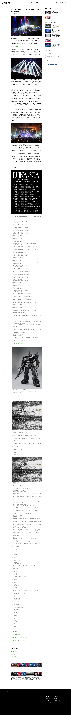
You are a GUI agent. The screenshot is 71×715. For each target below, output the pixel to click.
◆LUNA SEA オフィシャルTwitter (19, 639)
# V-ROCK (13, 653)
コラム (48, 2)
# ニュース (13, 654)
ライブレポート (43, 2)
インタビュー (37, 2)
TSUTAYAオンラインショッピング (19, 345)
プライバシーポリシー (57, 700)
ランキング (31, 2)
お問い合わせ (56, 696)
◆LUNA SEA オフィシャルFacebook (19, 637)
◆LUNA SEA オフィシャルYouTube (19, 640)
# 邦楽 (12, 659)
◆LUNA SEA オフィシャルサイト (19, 636)
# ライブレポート (14, 658)
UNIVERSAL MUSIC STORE (18, 343)
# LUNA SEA (13, 651)
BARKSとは (56, 694)
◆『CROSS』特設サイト (17, 634)
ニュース (26, 2)
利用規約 (55, 698)
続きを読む (40, 644)
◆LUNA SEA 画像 (14, 46)
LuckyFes (55, 2)
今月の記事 (48, 694)
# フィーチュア (14, 656)
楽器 (51, 2)
